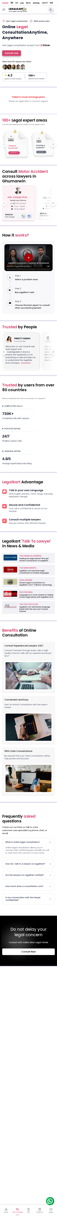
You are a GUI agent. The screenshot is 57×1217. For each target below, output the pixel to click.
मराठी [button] (51, 3)
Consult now (11, 53)
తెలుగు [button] (28, 3)
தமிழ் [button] (22, 3)
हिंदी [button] (12, 3)
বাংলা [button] (16, 3)
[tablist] (28, 1210)
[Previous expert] (4, 203)
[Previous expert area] (4, 144)
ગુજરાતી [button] (44, 3)
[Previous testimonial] (4, 352)
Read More (26, 363)
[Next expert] (53, 203)
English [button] (5, 3)
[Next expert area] (53, 144)
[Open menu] (4, 9)
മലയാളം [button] (36, 3)
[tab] (6, 1210)
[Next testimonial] (53, 352)
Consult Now (28, 951)
